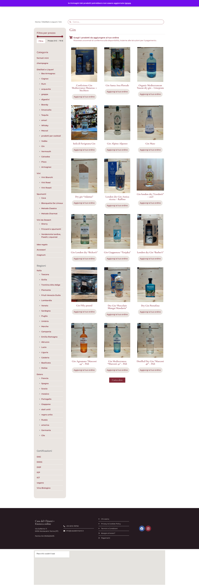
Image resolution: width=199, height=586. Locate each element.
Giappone (46, 404)
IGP (38, 472)
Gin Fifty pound (84, 305)
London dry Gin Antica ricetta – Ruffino (117, 198)
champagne (42, 63)
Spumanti (41, 194)
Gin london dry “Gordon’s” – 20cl (150, 195)
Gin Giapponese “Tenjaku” (117, 252)
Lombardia (46, 300)
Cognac (44, 79)
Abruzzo (45, 342)
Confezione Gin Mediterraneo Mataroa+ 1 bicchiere (84, 88)
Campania (46, 332)
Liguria (44, 352)
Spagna (45, 383)
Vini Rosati (46, 188)
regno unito (47, 415)
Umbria (45, 321)
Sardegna (46, 311)
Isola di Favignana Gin (84, 143)
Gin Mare (150, 143)
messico (45, 394)
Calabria (45, 358)
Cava (43, 198)
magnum (41, 255)
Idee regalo (42, 244)
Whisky (44, 125)
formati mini (43, 58)
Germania (46, 430)
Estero (40, 374)
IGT (38, 478)
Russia (44, 420)
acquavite (46, 89)
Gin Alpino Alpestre (117, 143)
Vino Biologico (43, 488)
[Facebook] (142, 528)
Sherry (44, 224)
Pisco (43, 162)
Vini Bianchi (47, 177)
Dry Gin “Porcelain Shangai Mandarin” (117, 307)
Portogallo (46, 399)
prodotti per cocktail (51, 136)
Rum (43, 84)
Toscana (45, 274)
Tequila (44, 115)
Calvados (45, 157)
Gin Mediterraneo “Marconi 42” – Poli (117, 362)
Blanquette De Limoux (52, 203)
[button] (117, 380)
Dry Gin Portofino (150, 305)
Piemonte (46, 290)
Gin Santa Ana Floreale (117, 85)
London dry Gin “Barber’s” (150, 252)
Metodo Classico (49, 208)
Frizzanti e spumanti (51, 229)
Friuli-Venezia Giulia (51, 295)
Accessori (41, 250)
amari (44, 120)
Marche (44, 326)
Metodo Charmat (49, 214)
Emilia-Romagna (49, 337)
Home (37, 22)
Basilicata (46, 363)
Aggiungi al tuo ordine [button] (84, 97)
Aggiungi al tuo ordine (84, 150)
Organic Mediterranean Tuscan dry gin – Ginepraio (150, 86)
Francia (44, 378)
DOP (39, 467)
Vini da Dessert (44, 220)
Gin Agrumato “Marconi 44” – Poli (84, 362)
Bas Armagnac (48, 73)
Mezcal (44, 131)
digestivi (45, 99)
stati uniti (46, 409)
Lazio (43, 347)
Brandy (44, 105)
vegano (40, 483)
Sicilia (44, 280)
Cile (43, 435)
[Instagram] (148, 528)
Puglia (44, 316)
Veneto (44, 306)
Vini (39, 173)
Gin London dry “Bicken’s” (84, 252)
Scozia (44, 389)
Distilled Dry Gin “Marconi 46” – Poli (150, 362)
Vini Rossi (46, 182)
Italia (39, 270)
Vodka (44, 141)
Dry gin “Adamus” (84, 196)
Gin (43, 146)
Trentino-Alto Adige (50, 285)
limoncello (46, 110)
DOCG (39, 462)
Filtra (41, 41)
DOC (39, 457)
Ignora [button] (128, 3)
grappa (44, 94)
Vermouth (46, 151)
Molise (44, 368)
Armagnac (46, 167)
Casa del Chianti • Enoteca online (44, 522)
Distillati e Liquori (49, 22)
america (45, 425)
